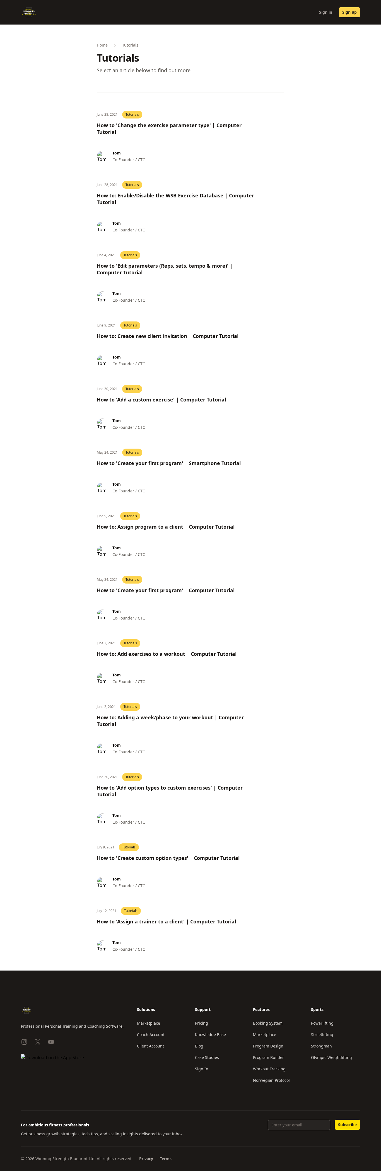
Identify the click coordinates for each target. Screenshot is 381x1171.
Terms (166, 1158)
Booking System (268, 1023)
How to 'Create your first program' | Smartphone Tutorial (169, 463)
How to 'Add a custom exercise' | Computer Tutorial (161, 399)
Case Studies (207, 1057)
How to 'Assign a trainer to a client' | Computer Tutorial (166, 921)
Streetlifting (322, 1034)
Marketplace (148, 1023)
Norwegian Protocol (271, 1080)
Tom (116, 153)
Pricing (201, 1023)
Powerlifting (322, 1023)
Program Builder (268, 1057)
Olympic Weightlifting (331, 1057)
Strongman (321, 1046)
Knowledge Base (210, 1034)
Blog (199, 1046)
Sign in (325, 12)
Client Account (150, 1046)
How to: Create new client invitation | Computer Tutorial (167, 336)
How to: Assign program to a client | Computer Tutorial (166, 526)
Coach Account (151, 1034)
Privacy (146, 1158)
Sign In (201, 1068)
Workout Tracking (269, 1068)
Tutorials (132, 114)
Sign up (349, 12)
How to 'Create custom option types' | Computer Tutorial (168, 858)
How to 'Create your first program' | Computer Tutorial (166, 590)
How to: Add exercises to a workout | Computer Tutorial (167, 653)
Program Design (268, 1046)
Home (102, 45)
